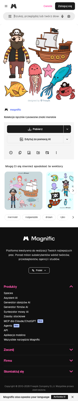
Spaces (8, 293)
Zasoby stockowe (14, 316)
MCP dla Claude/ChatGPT (23, 321)
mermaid (12, 217)
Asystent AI (11, 298)
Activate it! (60, 396)
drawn (49, 217)
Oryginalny (26, 33)
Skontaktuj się (14, 371)
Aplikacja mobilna (14, 335)
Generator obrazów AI (17, 302)
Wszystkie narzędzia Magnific (22, 339)
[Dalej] (73, 191)
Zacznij (9, 350)
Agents (11, 325)
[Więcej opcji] (56, 152)
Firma (8, 360)
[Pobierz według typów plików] (67, 129)
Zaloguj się (65, 6)
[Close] (72, 397)
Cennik (48, 6)
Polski (39, 270)
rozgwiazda (31, 217)
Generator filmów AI (16, 307)
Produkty (10, 286)
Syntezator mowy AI (16, 311)
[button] (39, 270)
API (6, 330)
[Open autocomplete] (8, 16)
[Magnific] (39, 239)
